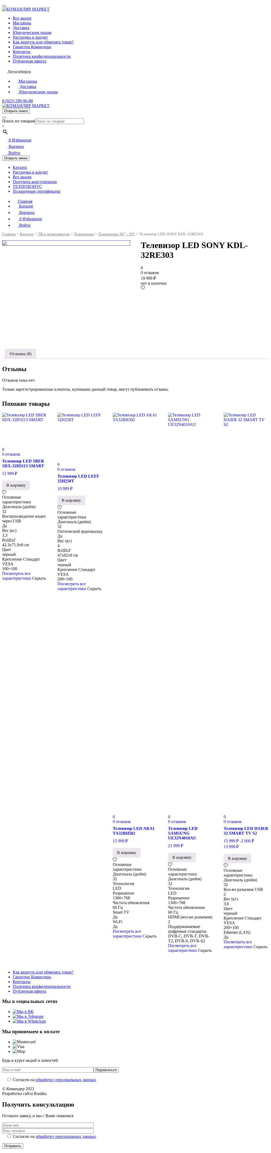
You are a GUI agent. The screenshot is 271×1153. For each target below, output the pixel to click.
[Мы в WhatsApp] (29, 1021)
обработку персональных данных (66, 1079)
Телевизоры (84, 234)
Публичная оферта (29, 61)
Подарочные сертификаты (36, 191)
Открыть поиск (16, 111)
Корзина (16, 146)
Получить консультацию (35, 181)
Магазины (22, 23)
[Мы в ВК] (23, 1011)
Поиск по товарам (18, 121)
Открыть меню (16, 158)
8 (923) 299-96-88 (17, 101)
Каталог (20, 167)
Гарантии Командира (32, 47)
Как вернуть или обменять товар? (43, 42)
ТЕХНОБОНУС (27, 186)
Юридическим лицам (32, 32)
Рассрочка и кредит (30, 37)
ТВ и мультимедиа (54, 234)
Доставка (21, 27)
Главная (24, 201)
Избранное (20, 140)
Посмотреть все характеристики (16, 575)
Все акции (22, 18)
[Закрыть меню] (4, 6)
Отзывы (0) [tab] (20, 353)
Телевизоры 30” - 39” (116, 234)
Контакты (21, 51)
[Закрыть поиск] (4, 117)
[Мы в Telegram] (28, 1016)
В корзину (16, 485)
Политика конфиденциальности (42, 56)
